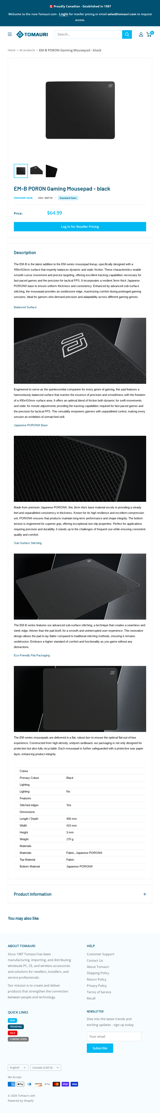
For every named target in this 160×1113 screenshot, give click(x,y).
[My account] (141, 34)
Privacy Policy (97, 986)
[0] (149, 34)
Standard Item (68, 198)
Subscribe (100, 1048)
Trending (16, 1026)
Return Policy (96, 979)
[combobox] (88, 34)
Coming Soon (18, 1039)
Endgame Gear (23, 198)
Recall (91, 998)
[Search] (127, 34)
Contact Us (95, 960)
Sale (12, 1033)
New (12, 1020)
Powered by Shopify (21, 1100)
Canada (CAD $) (42, 1067)
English (15, 1067)
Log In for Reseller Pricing (80, 227)
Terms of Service (99, 992)
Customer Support (100, 954)
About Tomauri (98, 967)
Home (11, 50)
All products (27, 50)
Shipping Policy (98, 973)
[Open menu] (10, 34)
